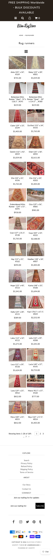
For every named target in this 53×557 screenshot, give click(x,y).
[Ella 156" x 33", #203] (35, 168)
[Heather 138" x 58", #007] (35, 249)
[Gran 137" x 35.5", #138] (17, 223)
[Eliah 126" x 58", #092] (35, 142)
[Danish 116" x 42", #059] (17, 142)
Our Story (26, 485)
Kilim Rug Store (33, 542)
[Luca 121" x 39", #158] (17, 354)
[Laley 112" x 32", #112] (17, 328)
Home (21, 35)
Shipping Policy (26, 469)
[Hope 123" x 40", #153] (17, 275)
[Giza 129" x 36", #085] (35, 194)
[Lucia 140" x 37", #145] (35, 354)
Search (26, 460)
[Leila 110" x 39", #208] (35, 328)
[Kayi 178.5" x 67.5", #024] (35, 302)
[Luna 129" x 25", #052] (17, 381)
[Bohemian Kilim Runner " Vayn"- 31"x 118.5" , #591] (17, 88)
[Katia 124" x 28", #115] (17, 302)
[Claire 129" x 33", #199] (17, 116)
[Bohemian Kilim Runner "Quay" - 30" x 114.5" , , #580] (35, 88)
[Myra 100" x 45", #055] (17, 407)
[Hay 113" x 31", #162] (17, 249)
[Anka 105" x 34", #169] (17, 62)
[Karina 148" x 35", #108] (35, 275)
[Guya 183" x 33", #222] (35, 223)
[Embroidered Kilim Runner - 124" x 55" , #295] (17, 194)
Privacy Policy (26, 463)
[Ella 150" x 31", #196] (17, 168)
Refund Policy (26, 466)
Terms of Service (26, 472)
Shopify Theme (18, 545)
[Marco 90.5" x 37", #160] (35, 381)
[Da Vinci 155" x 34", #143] (35, 115)
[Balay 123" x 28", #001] (35, 62)
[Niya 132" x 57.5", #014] (35, 407)
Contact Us (26, 489)
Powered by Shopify (26, 548)
